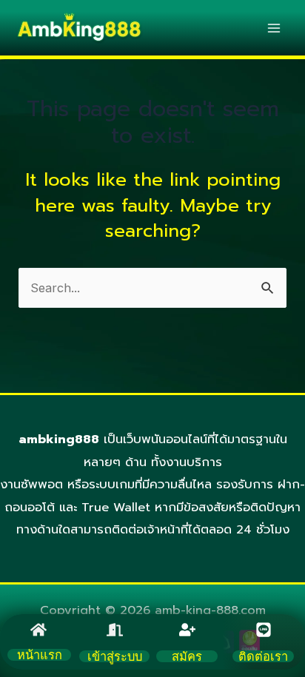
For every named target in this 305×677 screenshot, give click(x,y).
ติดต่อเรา (263, 656)
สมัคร (187, 656)
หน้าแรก (39, 654)
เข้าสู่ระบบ (114, 656)
